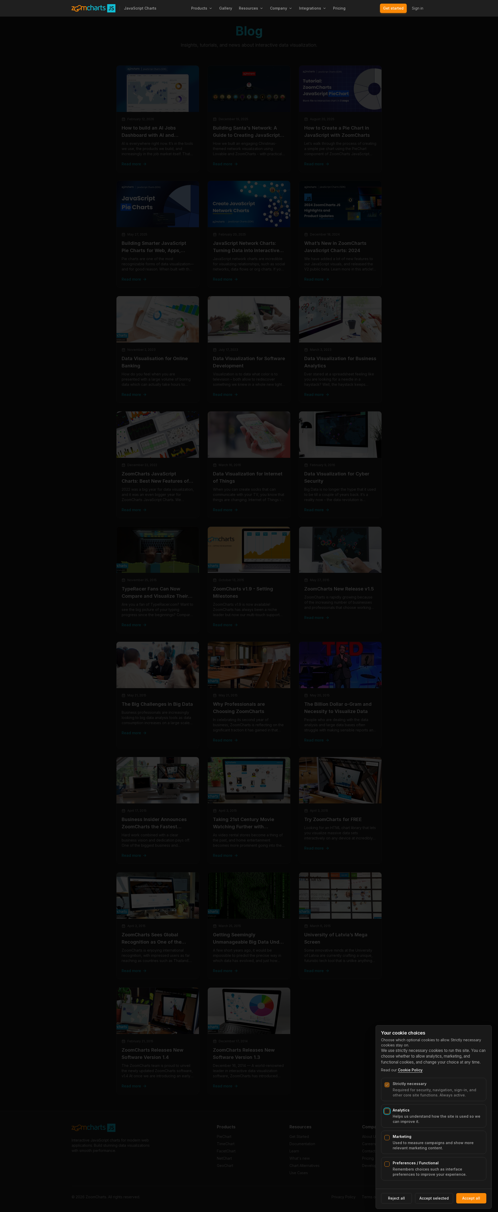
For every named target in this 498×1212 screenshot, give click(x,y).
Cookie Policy (410, 1070)
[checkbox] (387, 1084)
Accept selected (434, 1198)
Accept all (471, 1198)
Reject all (396, 1198)
